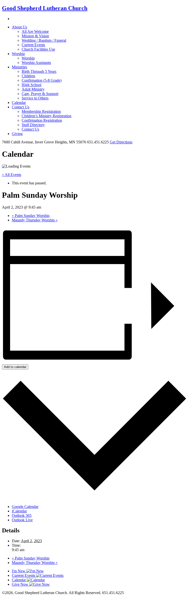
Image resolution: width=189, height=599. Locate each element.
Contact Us (20, 107)
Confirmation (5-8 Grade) (42, 80)
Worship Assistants (36, 62)
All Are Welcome (35, 31)
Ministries (19, 67)
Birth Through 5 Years (39, 71)
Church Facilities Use (38, 49)
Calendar (19, 102)
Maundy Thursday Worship (35, 220)
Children (28, 76)
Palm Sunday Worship (30, 215)
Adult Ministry (33, 89)
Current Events (33, 45)
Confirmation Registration (42, 120)
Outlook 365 (22, 515)
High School (31, 85)
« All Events (11, 175)
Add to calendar (15, 367)
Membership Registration (41, 111)
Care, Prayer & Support (40, 94)
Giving (17, 134)
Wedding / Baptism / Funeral (44, 40)
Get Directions (121, 142)
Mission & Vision (35, 36)
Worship (18, 54)
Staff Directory (33, 125)
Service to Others (35, 98)
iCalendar (19, 511)
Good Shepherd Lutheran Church (44, 8)
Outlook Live (22, 520)
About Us (19, 27)
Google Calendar (25, 506)
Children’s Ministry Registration (46, 116)
